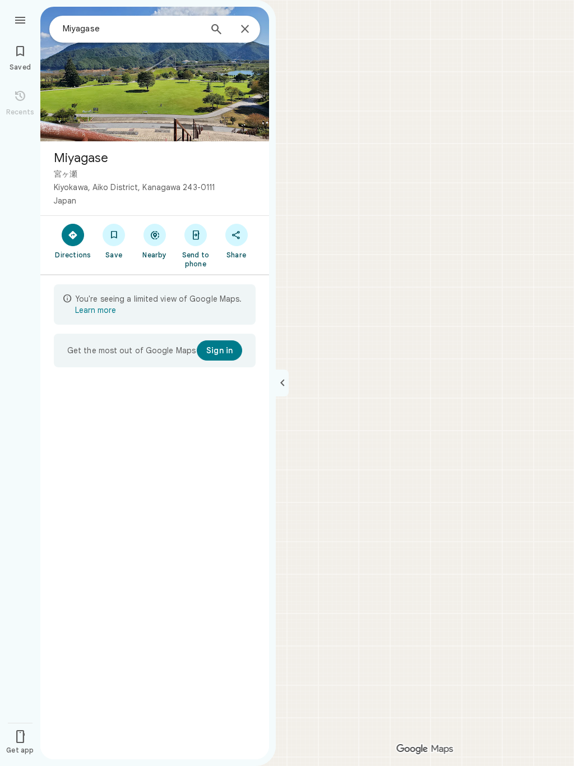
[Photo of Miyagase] (154, 74)
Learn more (95, 310)
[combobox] (132, 28)
